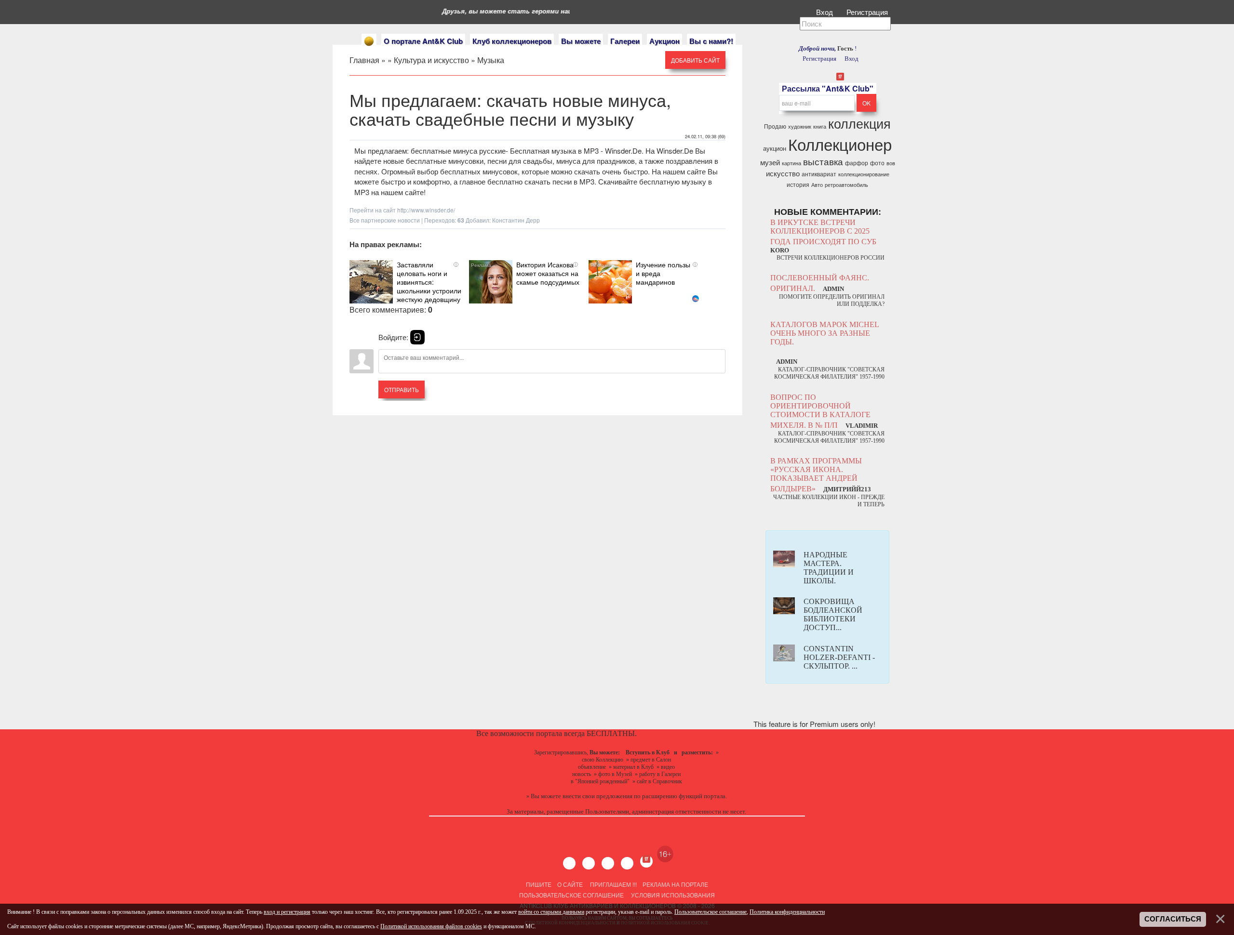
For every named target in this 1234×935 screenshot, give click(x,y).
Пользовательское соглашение (571, 895)
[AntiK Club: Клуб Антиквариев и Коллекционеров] (369, 41)
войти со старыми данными (551, 912)
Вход (825, 12)
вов (890, 163)
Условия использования (672, 895)
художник (799, 126)
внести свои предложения (597, 796)
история (798, 184)
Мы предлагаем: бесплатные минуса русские (430, 150)
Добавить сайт (695, 60)
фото (877, 162)
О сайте (570, 884)
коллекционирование (863, 174)
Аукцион (664, 41)
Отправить (401, 389)
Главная (364, 60)
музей (770, 162)
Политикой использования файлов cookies (431, 926)
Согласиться (1172, 919)
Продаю (775, 126)
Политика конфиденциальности (787, 912)
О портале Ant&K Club (423, 41)
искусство (783, 173)
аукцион (774, 148)
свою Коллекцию (602, 759)
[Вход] (417, 337)
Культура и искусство (431, 60)
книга (819, 126)
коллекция (859, 123)
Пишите (538, 884)
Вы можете (581, 41)
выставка (823, 161)
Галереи (625, 41)
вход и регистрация (287, 912)
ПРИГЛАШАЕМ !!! (613, 884)
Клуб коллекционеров (511, 41)
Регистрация (868, 12)
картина (791, 163)
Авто (817, 184)
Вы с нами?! (711, 41)
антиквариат (819, 174)
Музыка (490, 60)
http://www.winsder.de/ (426, 210)
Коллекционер (840, 143)
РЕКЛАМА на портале (675, 884)
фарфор (856, 162)
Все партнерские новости (384, 220)
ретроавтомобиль (846, 184)
